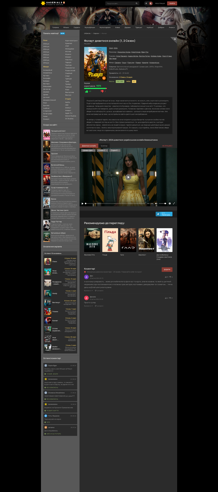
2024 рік (46, 49)
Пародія (68, 62)
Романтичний (70, 70)
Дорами (128, 27)
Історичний (47, 111)
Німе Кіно (68, 60)
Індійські (150, 27)
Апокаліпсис (154, 62)
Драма (138, 62)
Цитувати (100, 291)
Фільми (66, 27)
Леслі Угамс (167, 56)
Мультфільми (90, 27)
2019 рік (46, 63)
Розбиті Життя (53, 411)
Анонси (172, 27)
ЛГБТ (67, 46)
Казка (45, 116)
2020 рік (46, 60)
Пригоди (131, 62)
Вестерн (46, 84)
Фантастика (69, 92)
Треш (67, 81)
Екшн (124, 62)
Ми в (166, 214)
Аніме (117, 27)
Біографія (46, 78)
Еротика (46, 105)
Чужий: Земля (52, 374)
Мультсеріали (105, 27)
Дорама (46, 92)
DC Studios (69, 119)
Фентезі (68, 95)
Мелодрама (69, 49)
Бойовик (46, 81)
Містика (68, 51)
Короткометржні (71, 41)
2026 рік (46, 44)
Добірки (161, 27)
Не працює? (167, 146)
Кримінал (68, 43)
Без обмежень (52, 387)
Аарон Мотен (133, 56)
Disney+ (68, 108)
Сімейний (68, 73)
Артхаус (46, 75)
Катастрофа (47, 114)
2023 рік (46, 52)
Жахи (67, 90)
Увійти (172, 3)
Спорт (67, 76)
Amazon (68, 110)
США (111, 48)
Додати (167, 269)
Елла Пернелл (121, 56)
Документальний (49, 100)
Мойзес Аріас (156, 56)
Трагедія (68, 79)
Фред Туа (144, 52)
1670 (48, 422)
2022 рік (46, 55)
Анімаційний (47, 70)
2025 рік (46, 46)
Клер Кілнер (135, 52)
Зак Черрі (112, 58)
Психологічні (70, 68)
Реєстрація (160, 3)
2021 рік (46, 57)
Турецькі (138, 27)
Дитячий (46, 97)
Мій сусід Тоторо (54, 434)
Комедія (145, 62)
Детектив (46, 89)
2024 (116, 48)
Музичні (68, 54)
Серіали (77, 27)
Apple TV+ (69, 113)
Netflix (67, 102)
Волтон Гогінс (144, 56)
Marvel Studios (70, 116)
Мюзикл (68, 57)
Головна (55, 27)
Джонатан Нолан (124, 52)
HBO (66, 105)
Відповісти (87, 291)
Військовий (47, 86)
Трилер (68, 84)
